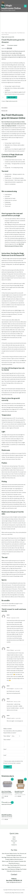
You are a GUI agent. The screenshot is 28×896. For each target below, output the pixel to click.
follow (22, 360)
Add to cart (12, 97)
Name (5, 749)
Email (5, 755)
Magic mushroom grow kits (10, 32)
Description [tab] (4, 107)
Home (3, 32)
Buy (2, 121)
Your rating (6, 736)
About (14, 839)
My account (14, 841)
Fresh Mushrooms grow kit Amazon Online (14, 121)
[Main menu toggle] (25, 6)
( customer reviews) (12, 45)
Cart (14, 842)
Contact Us (14, 844)
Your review (7, 739)
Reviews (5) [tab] (4, 110)
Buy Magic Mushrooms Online (11, 7)
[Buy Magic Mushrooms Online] (3, 2)
